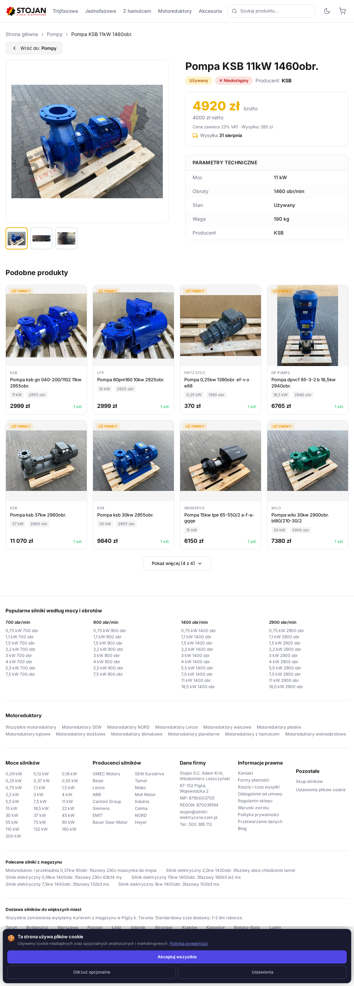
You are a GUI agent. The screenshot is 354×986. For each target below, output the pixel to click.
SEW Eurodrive (149, 773)
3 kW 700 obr (19, 655)
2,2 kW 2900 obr (285, 649)
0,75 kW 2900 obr (286, 630)
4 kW (67, 794)
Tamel (141, 780)
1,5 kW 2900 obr (285, 643)
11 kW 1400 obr (196, 680)
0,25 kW (14, 780)
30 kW (12, 815)
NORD (141, 815)
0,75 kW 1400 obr (198, 630)
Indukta (142, 801)
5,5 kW (12, 801)
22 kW (68, 808)
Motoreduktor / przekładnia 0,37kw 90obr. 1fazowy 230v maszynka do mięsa (81, 870)
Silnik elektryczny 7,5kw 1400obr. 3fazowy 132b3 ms (57, 884)
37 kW (40, 815)
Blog (242, 828)
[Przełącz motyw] (327, 11)
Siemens (101, 808)
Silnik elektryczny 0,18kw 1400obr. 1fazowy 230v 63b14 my (64, 877)
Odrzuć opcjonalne (91, 972)
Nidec (140, 787)
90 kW (68, 822)
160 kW (69, 829)
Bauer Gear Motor (110, 822)
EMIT (98, 815)
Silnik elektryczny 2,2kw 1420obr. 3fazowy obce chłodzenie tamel (230, 870)
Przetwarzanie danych (260, 821)
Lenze (99, 787)
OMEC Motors (106, 773)
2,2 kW (12, 794)
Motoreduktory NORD (128, 727)
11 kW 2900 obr (284, 680)
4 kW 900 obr (106, 661)
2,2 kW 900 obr (108, 649)
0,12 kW (41, 773)
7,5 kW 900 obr (108, 674)
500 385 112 (200, 824)
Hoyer (141, 822)
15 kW (11, 808)
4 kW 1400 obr (195, 661)
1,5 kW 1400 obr (197, 643)
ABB (97, 794)
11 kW (67, 801)
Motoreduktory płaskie (279, 727)
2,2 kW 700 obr (21, 649)
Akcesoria (210, 11)
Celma (141, 808)
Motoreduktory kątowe (28, 734)
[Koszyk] (342, 11)
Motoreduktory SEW (82, 727)
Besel (98, 780)
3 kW (39, 794)
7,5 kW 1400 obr (197, 674)
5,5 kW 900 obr (108, 667)
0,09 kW (14, 773)
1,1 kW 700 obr (20, 636)
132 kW (41, 829)
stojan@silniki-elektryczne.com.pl (198, 814)
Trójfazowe (65, 11)
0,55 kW (70, 780)
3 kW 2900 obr (283, 655)
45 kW (68, 815)
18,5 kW (41, 808)
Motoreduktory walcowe (227, 727)
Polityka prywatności (258, 814)
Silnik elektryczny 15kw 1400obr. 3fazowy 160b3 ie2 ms (186, 877)
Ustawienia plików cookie (321, 789)
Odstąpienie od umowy (260, 793)
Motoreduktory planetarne (194, 734)
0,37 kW (42, 780)
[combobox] (271, 11)
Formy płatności (253, 780)
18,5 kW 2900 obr (286, 686)
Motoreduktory (175, 11)
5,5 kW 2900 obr (285, 667)
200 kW (13, 836)
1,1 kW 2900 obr (284, 636)
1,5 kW (68, 787)
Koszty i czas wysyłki (259, 786)
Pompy (55, 34)
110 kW (12, 829)
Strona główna (22, 34)
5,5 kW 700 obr (21, 667)
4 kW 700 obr (19, 661)
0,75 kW (14, 787)
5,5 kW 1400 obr (197, 667)
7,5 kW (40, 801)
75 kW (40, 822)
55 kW (12, 822)
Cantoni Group (107, 801)
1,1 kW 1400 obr (196, 636)
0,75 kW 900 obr (109, 630)
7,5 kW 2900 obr (285, 674)
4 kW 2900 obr (283, 661)
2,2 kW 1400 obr (197, 649)
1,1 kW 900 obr (107, 636)
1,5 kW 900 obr (108, 643)
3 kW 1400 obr (195, 655)
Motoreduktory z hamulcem (252, 734)
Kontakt (245, 773)
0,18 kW (69, 773)
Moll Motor (145, 794)
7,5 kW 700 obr (20, 674)
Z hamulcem (137, 11)
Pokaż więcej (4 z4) (173, 563)
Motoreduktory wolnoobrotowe (315, 734)
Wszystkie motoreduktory (31, 727)
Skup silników (309, 781)
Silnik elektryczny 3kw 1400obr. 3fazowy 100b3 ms (168, 884)
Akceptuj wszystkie (177, 956)
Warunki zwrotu (253, 807)
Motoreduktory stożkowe (80, 734)
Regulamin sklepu (255, 800)
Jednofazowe (100, 11)
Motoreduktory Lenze (176, 727)
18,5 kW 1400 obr (198, 686)
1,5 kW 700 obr (20, 643)
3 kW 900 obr (106, 655)
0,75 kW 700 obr (22, 630)
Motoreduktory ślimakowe (136, 734)
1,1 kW (39, 787)
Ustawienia (262, 972)
